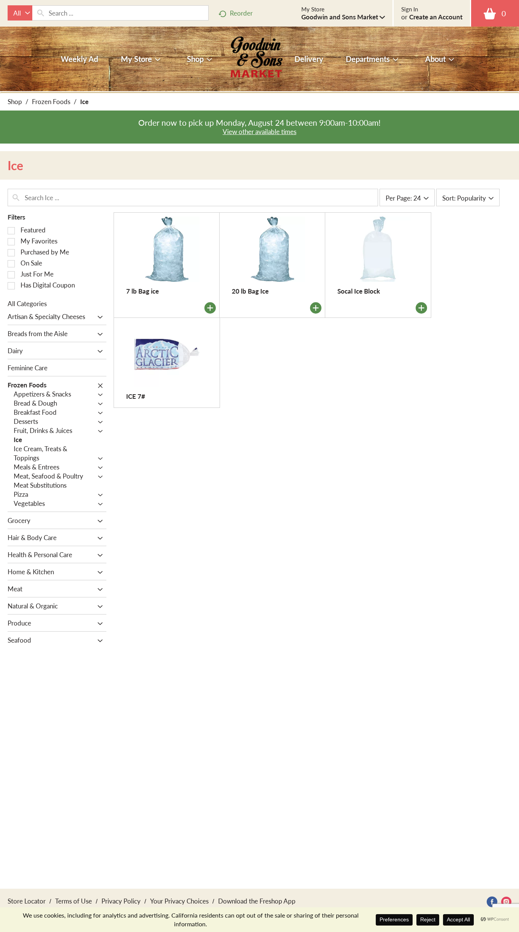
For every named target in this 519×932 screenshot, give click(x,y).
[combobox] (20, 13)
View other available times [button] (259, 131)
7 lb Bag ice (142, 290)
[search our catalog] (40, 13)
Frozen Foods (51, 101)
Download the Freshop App (257, 900)
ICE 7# (135, 396)
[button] (343, 16)
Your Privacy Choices (179, 900)
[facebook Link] (492, 901)
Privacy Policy (121, 900)
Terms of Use (73, 900)
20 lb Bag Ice (250, 290)
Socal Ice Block (358, 290)
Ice (84, 101)
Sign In (409, 9)
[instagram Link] (506, 901)
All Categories (27, 303)
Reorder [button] (241, 12)
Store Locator (27, 900)
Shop (15, 101)
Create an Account (435, 16)
